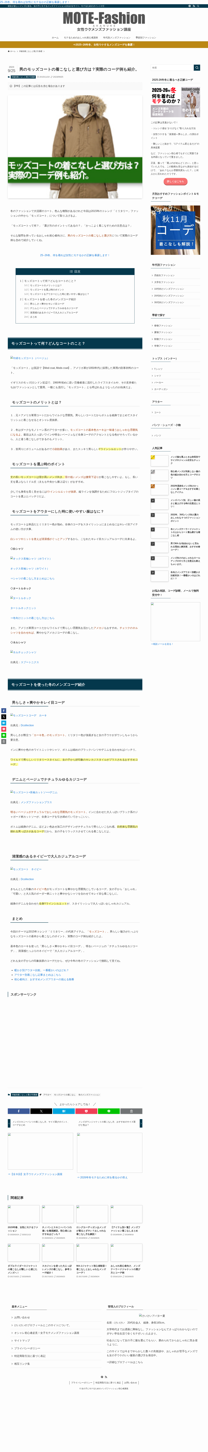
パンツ (157, 435)
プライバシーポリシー (27, 1348)
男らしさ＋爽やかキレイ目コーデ (47, 303)
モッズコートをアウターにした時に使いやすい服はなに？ (59, 294)
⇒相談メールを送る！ (162, 644)
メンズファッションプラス (36, 802)
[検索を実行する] (197, 68)
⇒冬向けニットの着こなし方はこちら (32, 618)
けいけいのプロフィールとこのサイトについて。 (43, 1325)
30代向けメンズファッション (169, 302)
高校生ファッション (164, 275)
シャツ (157, 375)
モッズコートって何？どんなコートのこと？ (50, 281)
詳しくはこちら (175, 181)
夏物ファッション (163, 332)
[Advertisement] (75, 1042)
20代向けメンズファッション (169, 295)
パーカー (158, 382)
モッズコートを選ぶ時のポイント (47, 289)
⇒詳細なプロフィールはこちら (125, 1362)
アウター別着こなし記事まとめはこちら (37, 974)
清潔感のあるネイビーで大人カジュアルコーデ (54, 312)
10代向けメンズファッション (169, 289)
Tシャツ (158, 369)
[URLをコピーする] (131, 1111)
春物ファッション (163, 325)
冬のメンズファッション (89, 1095)
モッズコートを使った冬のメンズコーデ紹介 (50, 299)
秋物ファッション (163, 339)
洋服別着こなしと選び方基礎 (23, 77)
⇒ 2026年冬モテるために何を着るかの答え (102, 1177)
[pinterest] (190, 6)
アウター (47, 1095)
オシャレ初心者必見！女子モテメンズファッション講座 (46, 1333)
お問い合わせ (22, 1317)
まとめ (33, 316)
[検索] (198, 6)
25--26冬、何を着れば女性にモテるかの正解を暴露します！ (35, 2)
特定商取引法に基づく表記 (30, 1356)
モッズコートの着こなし (65, 1095)
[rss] (194, 6)
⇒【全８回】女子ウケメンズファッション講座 (35, 1174)
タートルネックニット (23, 608)
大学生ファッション (164, 282)
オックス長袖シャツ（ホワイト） (29, 568)
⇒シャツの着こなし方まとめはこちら (32, 578)
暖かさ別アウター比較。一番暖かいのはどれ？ (41, 970)
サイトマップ (22, 1340)
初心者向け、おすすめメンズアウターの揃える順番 (44, 979)
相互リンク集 (22, 1363)
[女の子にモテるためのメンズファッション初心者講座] (104, 21)
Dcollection (27, 725)
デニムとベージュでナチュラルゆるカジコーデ (54, 308)
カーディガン (161, 389)
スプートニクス (30, 662)
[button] (19, 1111)
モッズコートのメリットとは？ (46, 285)
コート (157, 412)
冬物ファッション (163, 345)
